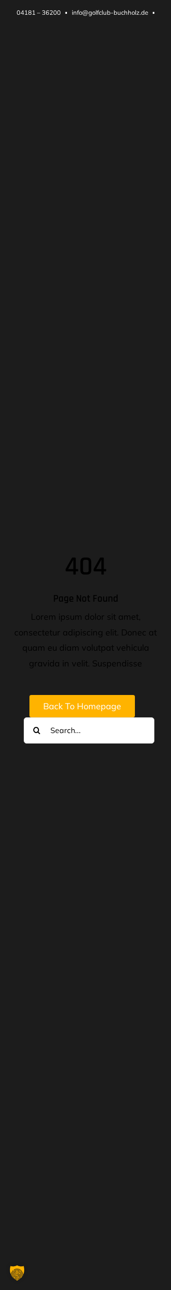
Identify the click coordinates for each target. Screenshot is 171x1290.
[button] (17, 1273)
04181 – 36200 (39, 12)
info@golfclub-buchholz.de (110, 12)
